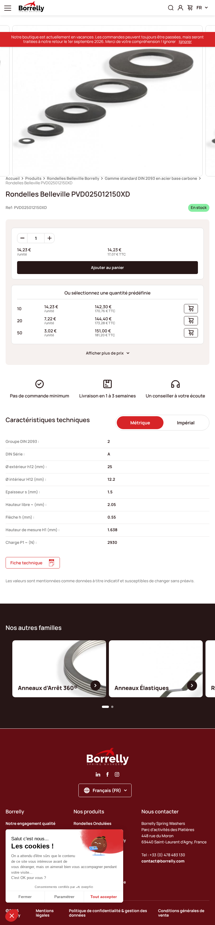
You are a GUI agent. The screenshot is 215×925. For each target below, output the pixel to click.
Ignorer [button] (185, 41)
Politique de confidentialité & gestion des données (108, 913)
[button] (105, 707)
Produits (33, 178)
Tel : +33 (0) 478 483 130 (163, 855)
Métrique (140, 423)
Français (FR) (107, 790)
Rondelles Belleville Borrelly (73, 178)
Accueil (13, 178)
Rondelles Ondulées (92, 823)
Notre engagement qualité (30, 823)
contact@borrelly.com (162, 861)
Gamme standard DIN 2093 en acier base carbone (151, 178)
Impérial (186, 423)
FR (199, 7)
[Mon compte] (180, 7)
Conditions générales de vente (181, 913)
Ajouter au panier (107, 267)
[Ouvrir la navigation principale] (7, 7)
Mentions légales (45, 913)
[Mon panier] (190, 7)
